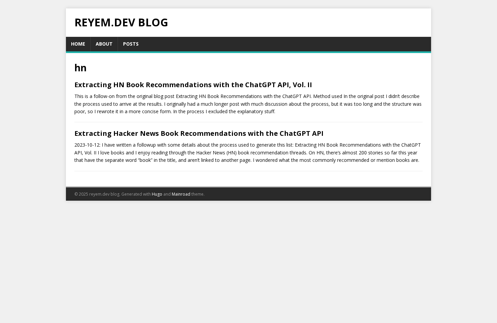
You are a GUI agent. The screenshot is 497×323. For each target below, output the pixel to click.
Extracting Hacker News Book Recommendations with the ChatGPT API (199, 133)
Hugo (157, 194)
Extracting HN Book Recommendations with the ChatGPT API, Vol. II (193, 84)
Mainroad (181, 194)
